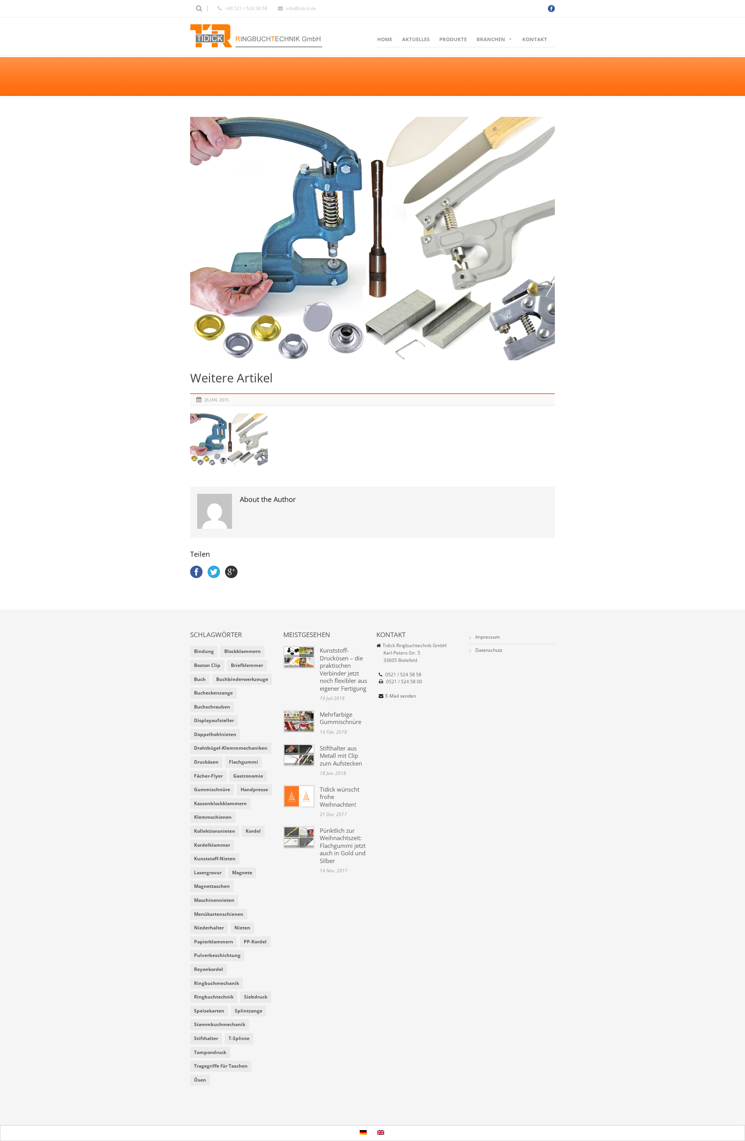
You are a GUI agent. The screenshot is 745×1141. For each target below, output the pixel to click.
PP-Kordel (255, 941)
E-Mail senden (400, 696)
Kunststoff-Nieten (215, 858)
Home (384, 39)
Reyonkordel (208, 969)
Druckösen (206, 762)
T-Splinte (239, 1038)
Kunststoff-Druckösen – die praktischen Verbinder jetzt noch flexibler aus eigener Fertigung (343, 669)
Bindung (204, 651)
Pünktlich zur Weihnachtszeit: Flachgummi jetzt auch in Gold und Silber (343, 846)
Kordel (253, 831)
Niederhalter (209, 927)
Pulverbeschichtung (217, 955)
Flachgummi (243, 762)
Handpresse (254, 789)
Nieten (242, 927)
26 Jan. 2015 (216, 400)
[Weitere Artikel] (372, 238)
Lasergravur (208, 872)
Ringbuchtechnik (214, 996)
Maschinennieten (214, 900)
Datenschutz (488, 650)
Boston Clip (207, 665)
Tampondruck (210, 1052)
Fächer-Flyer (208, 776)
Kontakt (534, 39)
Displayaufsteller (214, 720)
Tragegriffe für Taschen (221, 1066)
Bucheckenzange (213, 692)
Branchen (490, 39)
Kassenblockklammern (220, 803)
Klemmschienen (213, 817)
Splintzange (248, 1010)
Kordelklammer (212, 845)
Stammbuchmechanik (219, 1024)
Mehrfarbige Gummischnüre (340, 718)
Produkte (453, 39)
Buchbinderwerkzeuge (242, 679)
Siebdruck (255, 996)
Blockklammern (242, 651)
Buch (200, 679)
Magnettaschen (212, 886)
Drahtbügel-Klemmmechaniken (230, 748)
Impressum (487, 637)
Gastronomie (248, 776)
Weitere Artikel (231, 378)
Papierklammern (213, 941)
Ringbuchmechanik (216, 983)
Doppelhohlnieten (215, 734)
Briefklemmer (247, 665)
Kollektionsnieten (214, 831)
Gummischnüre (212, 789)
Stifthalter (206, 1038)
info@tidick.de (301, 8)
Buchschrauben (212, 706)
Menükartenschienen (218, 914)
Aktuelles (416, 39)
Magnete (242, 872)
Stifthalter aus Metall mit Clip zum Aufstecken (341, 755)
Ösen (200, 1080)
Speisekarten (209, 1010)
